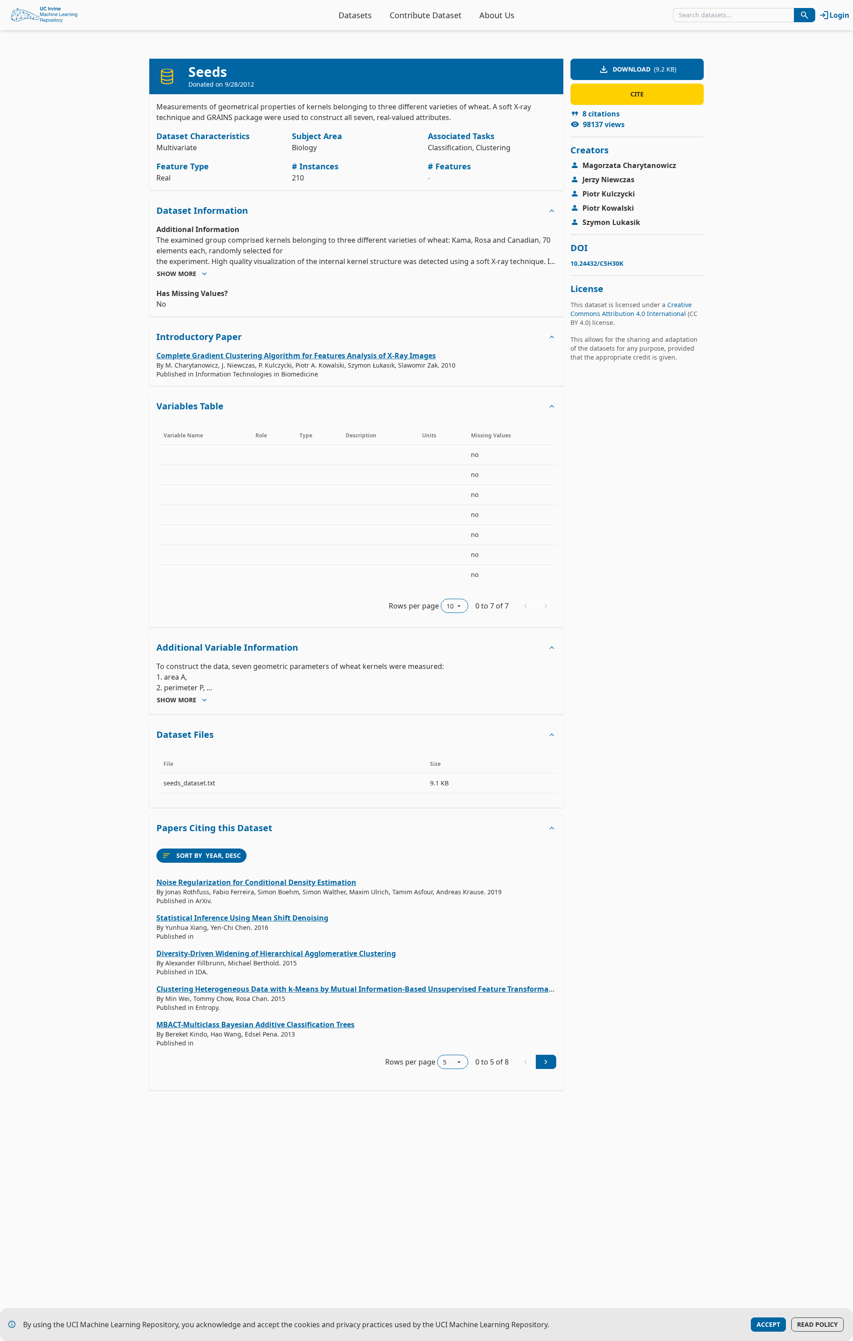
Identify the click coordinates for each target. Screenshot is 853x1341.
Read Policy (817, 1324)
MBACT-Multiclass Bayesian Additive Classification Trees (255, 1024)
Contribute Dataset (426, 15)
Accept (768, 1324)
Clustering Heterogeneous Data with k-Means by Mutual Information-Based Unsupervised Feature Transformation (359, 989)
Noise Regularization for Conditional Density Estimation (256, 882)
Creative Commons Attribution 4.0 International (631, 309)
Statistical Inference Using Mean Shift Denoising (242, 918)
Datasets (355, 15)
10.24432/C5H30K (596, 263)
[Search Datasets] (804, 15)
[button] (356, 210)
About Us (496, 15)
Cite (637, 94)
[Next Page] (546, 1062)
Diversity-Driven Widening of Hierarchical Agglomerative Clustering (276, 953)
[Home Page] (44, 15)
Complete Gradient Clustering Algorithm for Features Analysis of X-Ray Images (296, 355)
